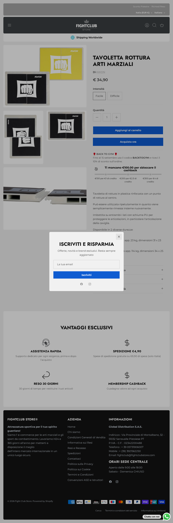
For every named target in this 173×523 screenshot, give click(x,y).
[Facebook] (81, 284)
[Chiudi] (119, 237)
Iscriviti (87, 275)
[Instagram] (89, 284)
